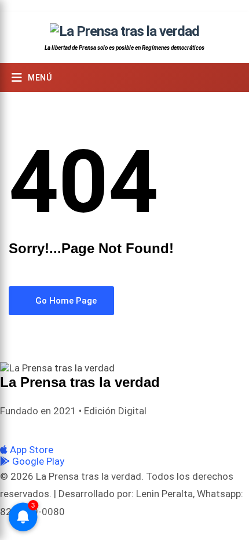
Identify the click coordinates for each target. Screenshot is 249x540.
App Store (30, 449)
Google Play (37, 461)
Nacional (85, 429)
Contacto (200, 429)
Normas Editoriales (142, 429)
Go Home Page (65, 300)
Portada (46, 429)
